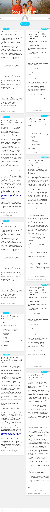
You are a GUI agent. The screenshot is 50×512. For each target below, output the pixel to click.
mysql (10, 111)
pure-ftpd (11, 213)
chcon (47, 276)
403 (41, 276)
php (36, 152)
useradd (40, 277)
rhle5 (20, 213)
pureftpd (15, 213)
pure (7, 213)
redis (38, 152)
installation (3, 213)
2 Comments (43, 279)
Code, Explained (25, 11)
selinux (36, 277)
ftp (14, 212)
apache (43, 276)
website (37, 279)
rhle (18, 213)
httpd (29, 277)
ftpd (16, 212)
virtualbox (41, 110)
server (2, 215)
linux (8, 111)
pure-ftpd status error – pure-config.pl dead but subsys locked (11, 122)
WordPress (10, 510)
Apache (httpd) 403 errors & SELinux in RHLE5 (36, 163)
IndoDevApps (24, 510)
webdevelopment (8, 215)
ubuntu (13, 111)
